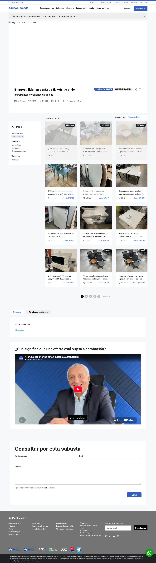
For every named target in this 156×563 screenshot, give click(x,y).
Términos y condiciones (64, 529)
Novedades (94, 2)
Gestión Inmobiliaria (39, 529)
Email (81, 456)
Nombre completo (21, 456)
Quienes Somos (105, 2)
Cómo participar (103, 8)
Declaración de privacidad (65, 526)
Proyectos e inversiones (40, 526)
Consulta (18, 467)
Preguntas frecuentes (121, 2)
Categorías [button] (81, 8)
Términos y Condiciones (139, 2)
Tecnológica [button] (16, 145)
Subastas (60, 8)
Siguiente (106, 296)
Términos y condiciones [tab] (38, 312)
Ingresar (127, 8)
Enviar (134, 494)
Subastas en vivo (47, 8)
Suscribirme (140, 528)
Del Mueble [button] (16, 148)
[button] (24, 141)
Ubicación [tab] (17, 312)
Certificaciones (61, 523)
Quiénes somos (14, 535)
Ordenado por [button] (17, 133)
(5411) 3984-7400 (17, 2)
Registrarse (140, 8)
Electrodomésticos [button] (19, 151)
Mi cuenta (70, 8)
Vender (91, 8)
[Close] (144, 16)
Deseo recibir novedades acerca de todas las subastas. (36, 488)
